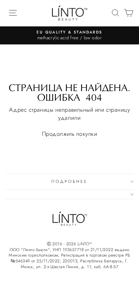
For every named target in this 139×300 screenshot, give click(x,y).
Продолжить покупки (69, 134)
